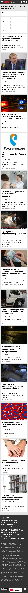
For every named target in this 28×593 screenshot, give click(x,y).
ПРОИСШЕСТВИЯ (7, 246)
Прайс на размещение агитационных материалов (10, 533)
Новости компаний (8, 91)
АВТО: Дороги (6, 361)
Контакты (14, 522)
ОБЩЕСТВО (5, 510)
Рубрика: (4, 21)
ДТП (3, 129)
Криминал (5, 472)
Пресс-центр (5, 522)
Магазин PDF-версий (8, 524)
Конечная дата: (5, 28)
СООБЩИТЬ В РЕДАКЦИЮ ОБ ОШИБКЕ (12, 538)
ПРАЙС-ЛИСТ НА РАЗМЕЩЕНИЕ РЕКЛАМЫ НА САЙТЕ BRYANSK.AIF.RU (12, 529)
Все (3, 12)
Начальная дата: (6, 25)
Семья (4, 49)
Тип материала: (5, 18)
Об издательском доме (9, 520)
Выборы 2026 (5, 536)
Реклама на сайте (7, 527)
